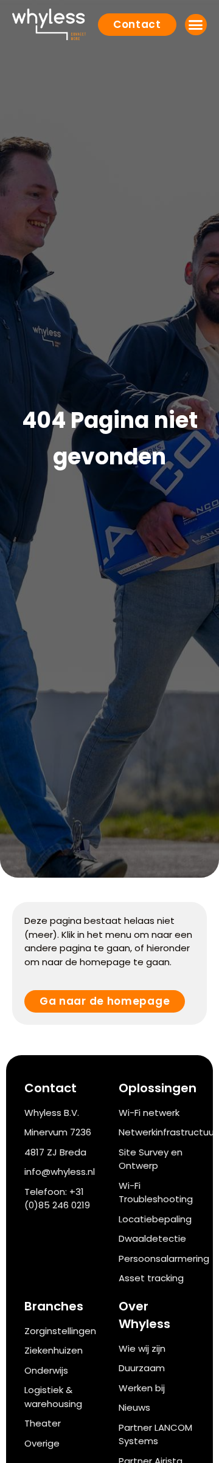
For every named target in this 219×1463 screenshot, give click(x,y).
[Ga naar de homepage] (49, 24)
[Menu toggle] (196, 24)
